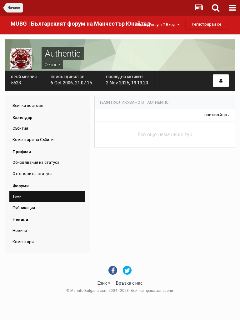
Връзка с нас (129, 283)
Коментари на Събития (34, 139)
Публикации (23, 207)
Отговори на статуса (32, 173)
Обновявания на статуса (35, 162)
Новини (19, 230)
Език (103, 283)
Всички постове (27, 105)
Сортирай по (216, 115)
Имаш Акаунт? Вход (157, 24)
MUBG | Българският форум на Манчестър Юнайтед (80, 23)
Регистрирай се (206, 24)
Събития (20, 128)
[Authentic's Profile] (221, 80)
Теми (17, 196)
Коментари (23, 241)
